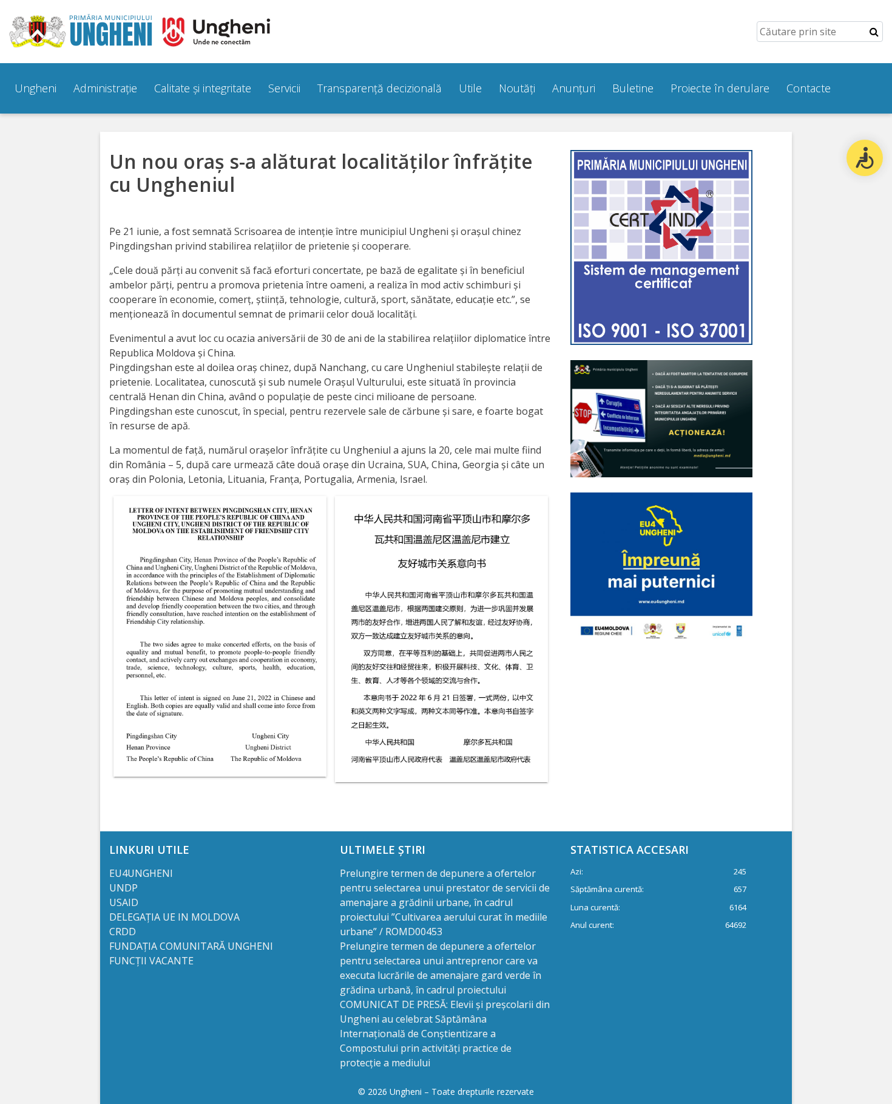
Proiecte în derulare (720, 88)
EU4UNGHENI (141, 873)
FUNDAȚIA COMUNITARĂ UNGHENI (191, 946)
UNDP (123, 887)
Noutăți (517, 88)
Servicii (284, 88)
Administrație (105, 88)
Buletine (633, 88)
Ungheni (35, 88)
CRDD (122, 931)
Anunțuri (573, 88)
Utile (470, 88)
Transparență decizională (379, 88)
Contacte (808, 88)
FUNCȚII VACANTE (151, 960)
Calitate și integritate (202, 88)
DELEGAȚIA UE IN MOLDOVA (175, 917)
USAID (125, 902)
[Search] (874, 31)
